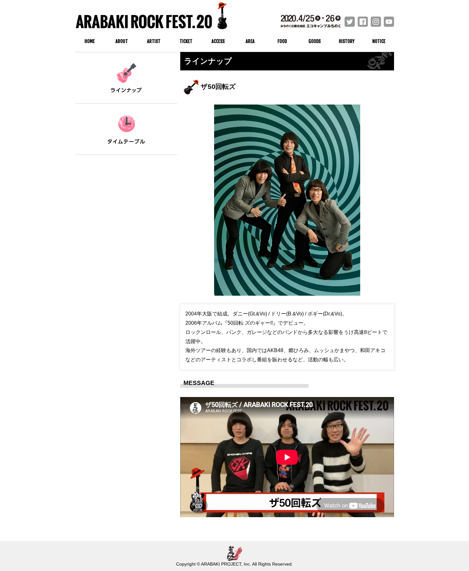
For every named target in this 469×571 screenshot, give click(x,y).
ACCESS (218, 41)
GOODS (315, 41)
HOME (90, 41)
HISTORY (346, 41)
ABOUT (121, 41)
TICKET (186, 41)
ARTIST (153, 41)
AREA (250, 41)
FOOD (282, 41)
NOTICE (378, 41)
